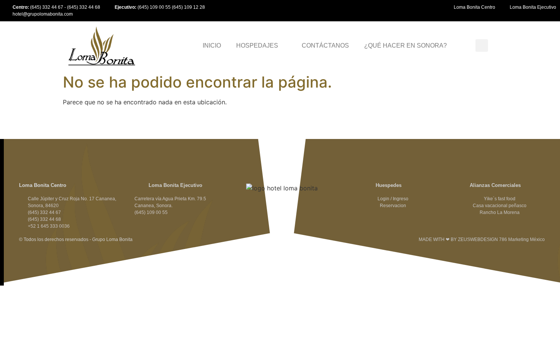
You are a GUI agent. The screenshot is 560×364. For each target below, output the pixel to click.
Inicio (212, 45)
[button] (481, 45)
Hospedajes (257, 45)
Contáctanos (325, 45)
